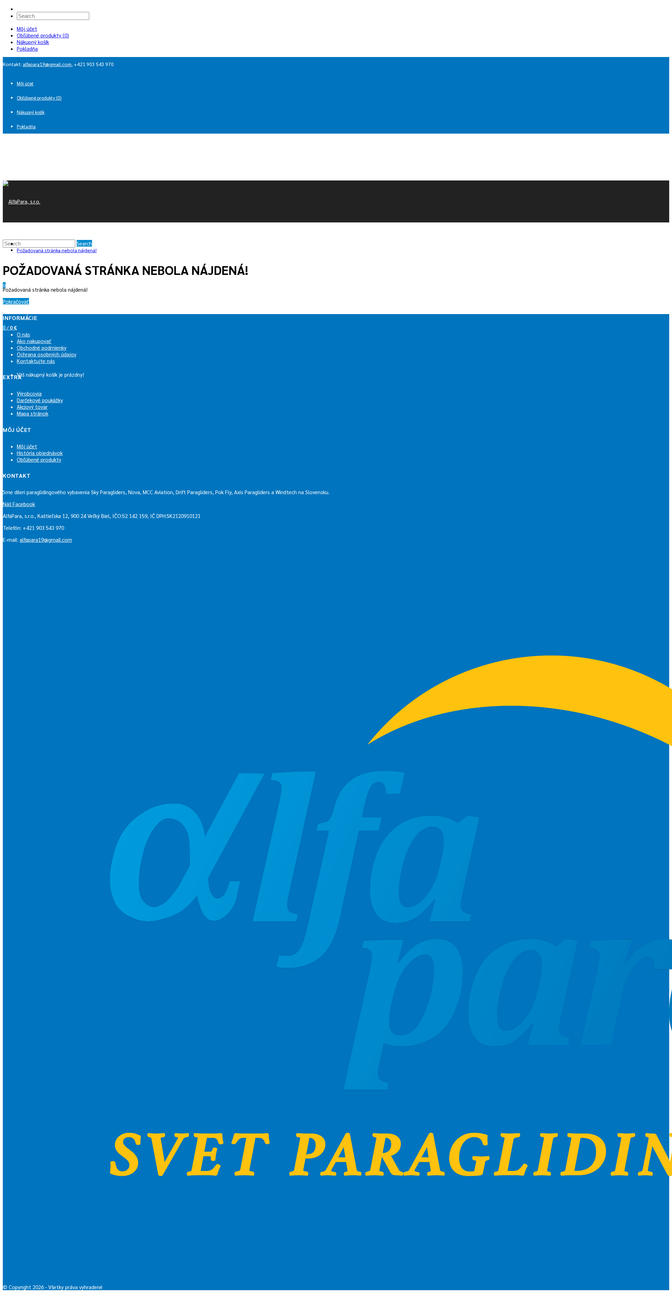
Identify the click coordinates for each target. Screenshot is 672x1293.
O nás (23, 334)
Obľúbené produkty (39, 459)
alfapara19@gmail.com (47, 64)
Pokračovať (16, 301)
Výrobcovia (29, 393)
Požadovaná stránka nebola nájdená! (57, 250)
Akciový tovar (32, 406)
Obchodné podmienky (41, 347)
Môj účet (27, 28)
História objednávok (40, 452)
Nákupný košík (33, 41)
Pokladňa (27, 48)
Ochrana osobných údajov (46, 354)
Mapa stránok (32, 413)
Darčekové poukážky (40, 400)
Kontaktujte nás (36, 360)
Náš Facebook (19, 503)
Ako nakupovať (34, 341)
